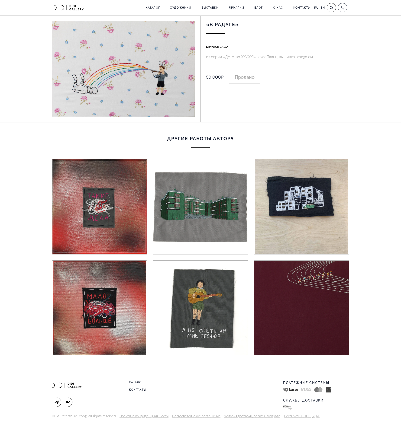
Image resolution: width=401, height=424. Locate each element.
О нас (278, 7)
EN (323, 7)
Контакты (302, 7)
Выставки (210, 7)
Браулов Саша (217, 46)
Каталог (153, 7)
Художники (180, 7)
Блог (258, 7)
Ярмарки (236, 7)
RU (316, 7)
